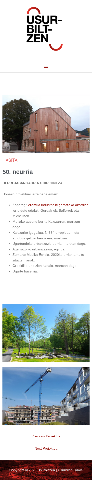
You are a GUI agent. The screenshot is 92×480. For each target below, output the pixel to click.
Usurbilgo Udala (70, 470)
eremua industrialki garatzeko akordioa (58, 205)
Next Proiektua (46, 448)
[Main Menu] (46, 66)
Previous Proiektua (46, 436)
